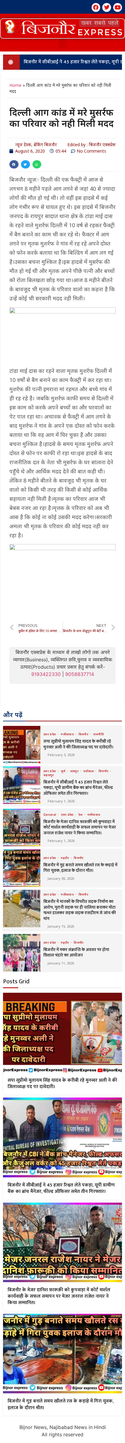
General (50, 814)
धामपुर (75, 771)
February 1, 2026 (61, 801)
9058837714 (79, 674)
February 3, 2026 (61, 754)
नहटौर (65, 857)
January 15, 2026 (61, 926)
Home (15, 85)
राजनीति (98, 734)
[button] (62, 28)
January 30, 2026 (61, 878)
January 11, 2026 (61, 963)
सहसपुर (48, 774)
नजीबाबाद (68, 734)
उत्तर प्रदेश (50, 734)
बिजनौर (84, 734)
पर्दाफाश (89, 771)
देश (80, 814)
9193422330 (46, 674)
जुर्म (63, 771)
